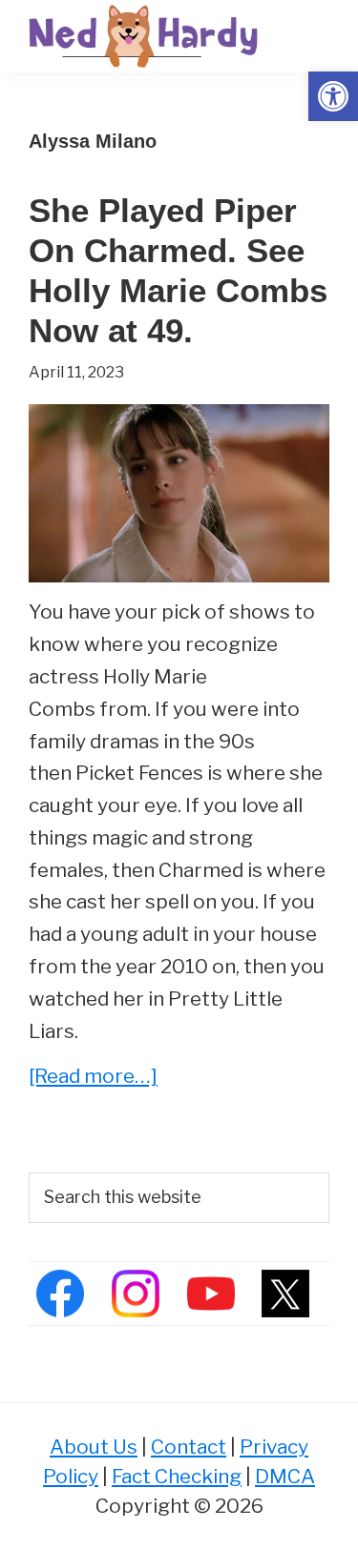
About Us (93, 1446)
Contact (188, 1446)
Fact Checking (177, 1476)
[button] (333, 96)
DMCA (285, 1476)
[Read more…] (93, 1077)
